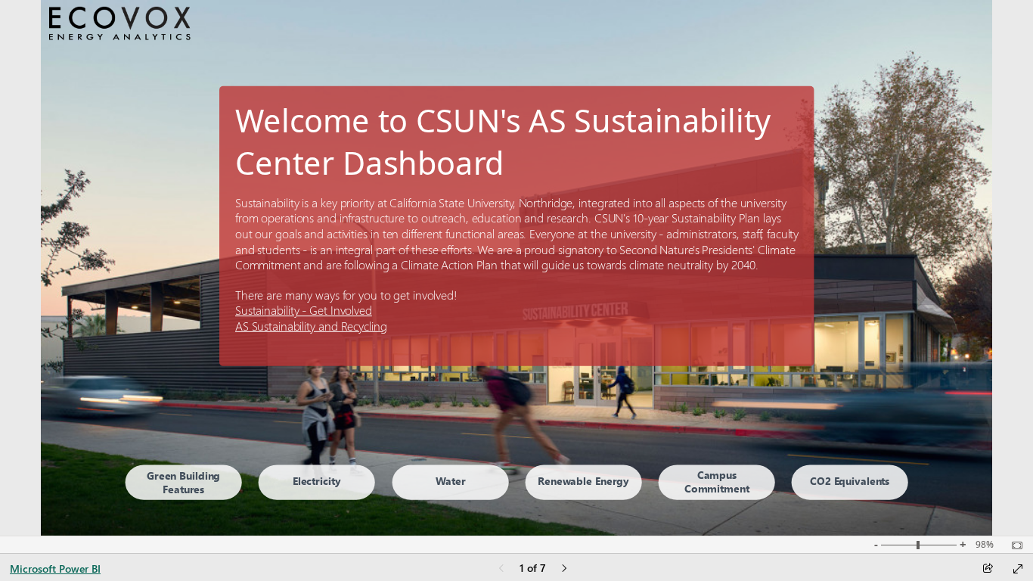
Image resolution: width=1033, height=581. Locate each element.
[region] (517, 268)
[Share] (988, 569)
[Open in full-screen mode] (1018, 569)
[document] (517, 181)
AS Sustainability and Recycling (311, 326)
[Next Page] (564, 569)
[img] (119, 24)
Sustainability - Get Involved (303, 310)
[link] (183, 482)
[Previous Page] (501, 569)
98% (985, 545)
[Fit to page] (1013, 545)
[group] (516, 181)
